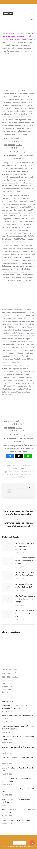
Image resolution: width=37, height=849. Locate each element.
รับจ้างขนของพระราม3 (18, 476)
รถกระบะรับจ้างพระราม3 (27, 471)
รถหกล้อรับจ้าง (7, 686)
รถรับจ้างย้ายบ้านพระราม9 (12, 474)
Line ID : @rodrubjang (10, 669)
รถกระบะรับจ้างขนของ (14, 471)
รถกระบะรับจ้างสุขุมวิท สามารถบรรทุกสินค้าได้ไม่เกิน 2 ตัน (18, 800)
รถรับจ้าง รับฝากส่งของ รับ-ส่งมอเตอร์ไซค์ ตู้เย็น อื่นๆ (17, 717)
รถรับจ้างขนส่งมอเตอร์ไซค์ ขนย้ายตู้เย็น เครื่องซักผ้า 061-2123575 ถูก (18, 727)
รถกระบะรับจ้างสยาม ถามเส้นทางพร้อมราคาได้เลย (24, 573)
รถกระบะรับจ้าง (8, 13)
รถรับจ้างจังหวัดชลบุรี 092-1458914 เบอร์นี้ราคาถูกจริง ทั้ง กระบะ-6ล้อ (17, 706)
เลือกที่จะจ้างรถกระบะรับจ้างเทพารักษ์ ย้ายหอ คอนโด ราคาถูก (25, 599)
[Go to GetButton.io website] (32, 847)
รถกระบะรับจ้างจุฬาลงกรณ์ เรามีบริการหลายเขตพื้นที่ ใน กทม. (25, 561)
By (26, 466)
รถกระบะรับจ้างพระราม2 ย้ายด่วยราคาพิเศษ (16, 820)
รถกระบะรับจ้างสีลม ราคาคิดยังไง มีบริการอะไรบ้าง (24, 585)
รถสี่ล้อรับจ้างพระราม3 (25, 474)
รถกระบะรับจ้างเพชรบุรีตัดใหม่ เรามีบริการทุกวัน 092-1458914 (24, 546)
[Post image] (7, 547)
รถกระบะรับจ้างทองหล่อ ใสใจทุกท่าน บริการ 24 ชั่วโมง (24, 613)
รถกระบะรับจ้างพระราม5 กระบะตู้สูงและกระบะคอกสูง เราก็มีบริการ (18, 811)
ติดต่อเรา (5, 692)
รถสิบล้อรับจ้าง (7, 689)
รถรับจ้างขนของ (7, 681)
